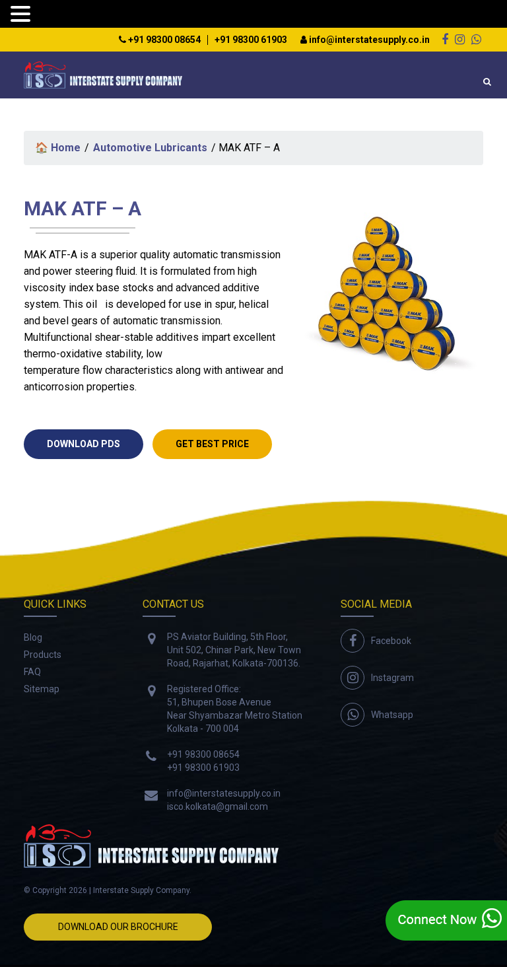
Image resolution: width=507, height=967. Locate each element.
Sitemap (41, 689)
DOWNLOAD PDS (83, 444)
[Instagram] (460, 39)
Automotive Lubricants (150, 147)
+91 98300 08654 (163, 40)
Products (42, 654)
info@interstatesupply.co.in (368, 40)
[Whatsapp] (476, 39)
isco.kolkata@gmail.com (217, 806)
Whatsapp (392, 714)
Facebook (391, 640)
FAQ (32, 671)
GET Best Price (212, 444)
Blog (33, 637)
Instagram (392, 677)
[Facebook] (445, 39)
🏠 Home (58, 147)
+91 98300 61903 (251, 40)
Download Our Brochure (118, 926)
